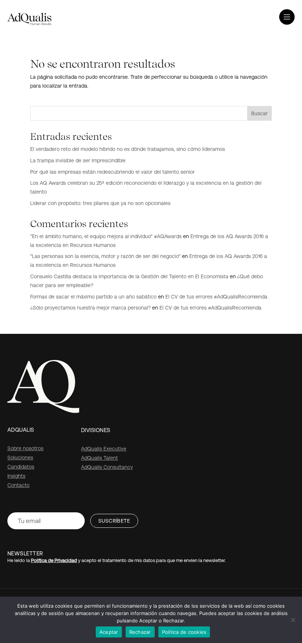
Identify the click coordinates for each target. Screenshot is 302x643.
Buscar (259, 113)
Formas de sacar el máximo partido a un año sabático (93, 297)
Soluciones (20, 457)
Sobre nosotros (25, 448)
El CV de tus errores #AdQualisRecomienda (216, 297)
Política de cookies (184, 632)
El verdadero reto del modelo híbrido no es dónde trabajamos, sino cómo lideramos (127, 149)
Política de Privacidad (54, 560)
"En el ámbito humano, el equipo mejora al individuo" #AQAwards (106, 236)
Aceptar (108, 632)
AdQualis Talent (99, 458)
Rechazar (140, 632)
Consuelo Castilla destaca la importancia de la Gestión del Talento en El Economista (129, 276)
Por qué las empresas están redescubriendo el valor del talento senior (112, 172)
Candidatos (20, 467)
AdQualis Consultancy (107, 467)
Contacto (18, 485)
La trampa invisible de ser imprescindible (78, 160)
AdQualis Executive (103, 449)
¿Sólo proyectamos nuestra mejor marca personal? (90, 308)
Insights (16, 476)
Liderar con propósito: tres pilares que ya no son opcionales (100, 203)
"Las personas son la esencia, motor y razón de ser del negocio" (105, 256)
